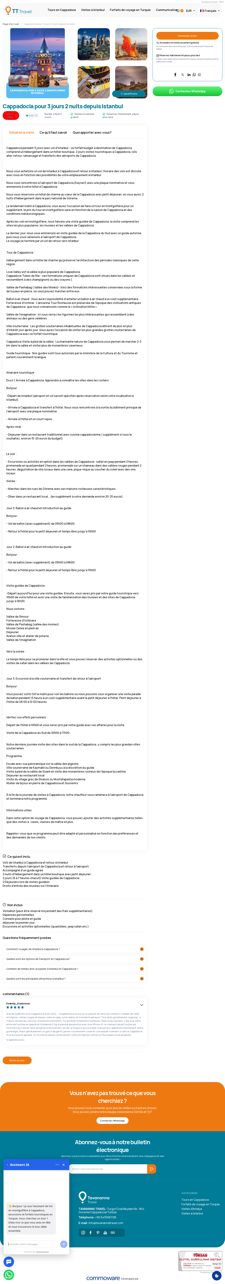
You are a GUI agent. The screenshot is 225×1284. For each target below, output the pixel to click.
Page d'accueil (11, 24)
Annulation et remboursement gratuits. (179, 42)
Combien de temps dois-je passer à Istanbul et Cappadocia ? (42, 968)
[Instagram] (83, 1232)
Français (210, 11)
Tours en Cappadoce (61, 10)
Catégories (189, 1193)
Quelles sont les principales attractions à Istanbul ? (36, 978)
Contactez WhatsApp (190, 91)
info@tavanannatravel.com (101, 1223)
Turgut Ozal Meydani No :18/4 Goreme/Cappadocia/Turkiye (111, 1210)
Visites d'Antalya (191, 1208)
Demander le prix (187, 35)
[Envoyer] (64, 1244)
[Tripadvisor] (112, 1232)
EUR (189, 11)
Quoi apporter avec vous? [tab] (92, 132)
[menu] (57, 1165)
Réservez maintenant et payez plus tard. (179, 55)
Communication (167, 10)
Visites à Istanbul (93, 10)
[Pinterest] (98, 1232)
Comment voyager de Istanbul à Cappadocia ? (33, 949)
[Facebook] (90, 1232)
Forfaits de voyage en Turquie (130, 10)
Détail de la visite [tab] (21, 132)
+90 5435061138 (97, 1217)
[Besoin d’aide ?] (9, 1262)
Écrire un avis (17, 1060)
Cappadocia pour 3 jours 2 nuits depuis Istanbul (49, 24)
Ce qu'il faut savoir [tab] (53, 132)
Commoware (42, 1251)
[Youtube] (105, 1232)
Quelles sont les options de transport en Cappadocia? (38, 959)
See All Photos (130, 93)
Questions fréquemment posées (27, 938)
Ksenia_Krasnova (18, 1003)
